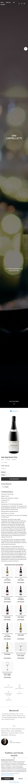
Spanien (14, 459)
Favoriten (19, 693)
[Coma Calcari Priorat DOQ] (21, 627)
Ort (14, 2)
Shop (2, 459)
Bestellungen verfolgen (8, 694)
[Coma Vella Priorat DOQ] (7, 609)
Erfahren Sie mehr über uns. (7, 775)
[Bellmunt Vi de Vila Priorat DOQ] (21, 571)
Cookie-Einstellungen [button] (14, 782)
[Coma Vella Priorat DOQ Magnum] (21, 590)
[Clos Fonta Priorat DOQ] (21, 609)
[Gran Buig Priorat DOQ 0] (14, 435)
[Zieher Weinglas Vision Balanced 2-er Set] (21, 646)
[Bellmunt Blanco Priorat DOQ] (7, 571)
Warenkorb (8, 700)
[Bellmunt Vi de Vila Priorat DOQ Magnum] (7, 590)
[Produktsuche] (26, 49)
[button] (6, 486)
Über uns (8, 2)
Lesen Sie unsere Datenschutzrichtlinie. (10, 773)
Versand (3, 468)
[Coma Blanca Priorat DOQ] (7, 646)
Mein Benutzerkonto (20, 688)
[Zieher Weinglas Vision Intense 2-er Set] (7, 666)
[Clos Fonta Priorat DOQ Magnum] (7, 627)
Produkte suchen (8, 687)
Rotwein (8, 459)
